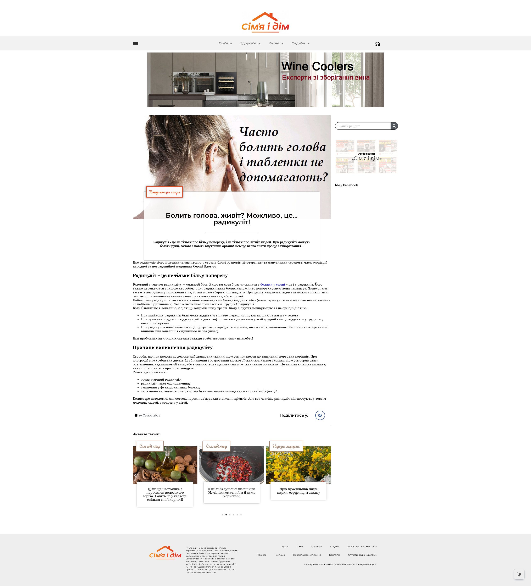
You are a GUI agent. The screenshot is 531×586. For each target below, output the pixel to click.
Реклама (280, 554)
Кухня (274, 43)
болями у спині (272, 284)
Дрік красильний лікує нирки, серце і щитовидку (298, 490)
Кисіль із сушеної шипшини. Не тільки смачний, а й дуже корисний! (232, 492)
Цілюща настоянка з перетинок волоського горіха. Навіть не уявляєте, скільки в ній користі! (165, 494)
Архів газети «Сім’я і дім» (362, 546)
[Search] (394, 125)
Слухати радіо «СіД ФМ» (362, 554)
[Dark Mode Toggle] (519, 574)
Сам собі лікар (149, 446)
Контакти (334, 554)
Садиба (298, 43)
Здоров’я (248, 43)
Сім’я (223, 43)
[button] (320, 415)
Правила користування (307, 554)
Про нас (261, 554)
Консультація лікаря (164, 192)
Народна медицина (286, 446)
